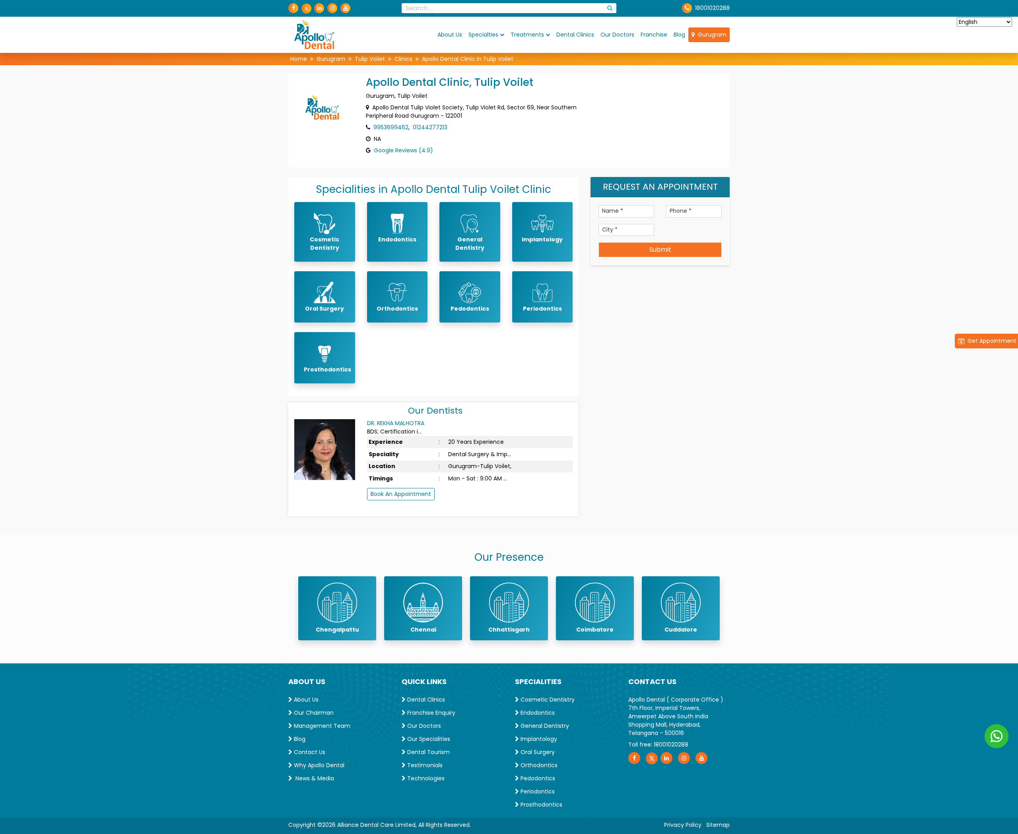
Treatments (527, 35)
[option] (337, 608)
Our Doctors (617, 35)
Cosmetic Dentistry (547, 700)
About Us (449, 35)
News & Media (313, 778)
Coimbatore (595, 630)
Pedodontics (537, 778)
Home (298, 59)
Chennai (423, 630)
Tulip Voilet (370, 59)
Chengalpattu (337, 630)
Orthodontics (538, 765)
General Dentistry (544, 726)
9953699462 (390, 127)
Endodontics (537, 713)
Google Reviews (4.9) (403, 150)
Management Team (321, 726)
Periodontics (537, 791)
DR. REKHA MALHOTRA (395, 423)
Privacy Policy (682, 825)
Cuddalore (680, 630)
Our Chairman (313, 713)
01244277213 (430, 127)
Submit (660, 249)
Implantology (538, 739)
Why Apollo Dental (318, 765)
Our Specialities (428, 739)
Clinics (403, 59)
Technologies (425, 778)
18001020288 (712, 8)
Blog (679, 35)
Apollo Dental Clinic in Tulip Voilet (467, 59)
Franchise (654, 35)
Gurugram (711, 35)
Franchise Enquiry (430, 713)
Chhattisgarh (509, 630)
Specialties (483, 35)
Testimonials (424, 765)
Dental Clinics (575, 35)
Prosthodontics (540, 805)
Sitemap (718, 825)
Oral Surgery (537, 752)
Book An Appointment (401, 494)
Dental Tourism (428, 752)
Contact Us (308, 752)
